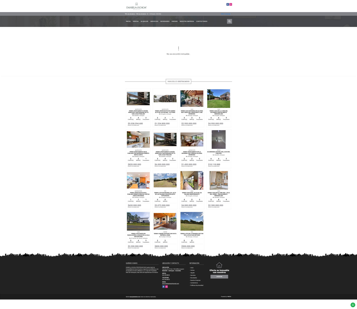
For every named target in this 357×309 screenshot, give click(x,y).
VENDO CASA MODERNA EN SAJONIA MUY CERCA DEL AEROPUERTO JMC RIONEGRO (192, 112)
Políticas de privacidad (196, 285)
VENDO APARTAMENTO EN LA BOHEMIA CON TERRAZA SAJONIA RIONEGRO (192, 153)
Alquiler (144, 21)
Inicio (128, 21)
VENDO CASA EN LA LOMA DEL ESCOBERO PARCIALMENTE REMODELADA (219, 112)
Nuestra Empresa (187, 21)
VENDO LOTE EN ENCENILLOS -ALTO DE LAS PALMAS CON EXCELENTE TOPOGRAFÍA (165, 194)
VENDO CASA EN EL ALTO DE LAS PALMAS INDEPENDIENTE (192, 193)
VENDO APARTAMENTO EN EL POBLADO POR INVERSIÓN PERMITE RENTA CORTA (138, 153)
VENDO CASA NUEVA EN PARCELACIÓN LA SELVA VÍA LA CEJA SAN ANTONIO (138, 235)
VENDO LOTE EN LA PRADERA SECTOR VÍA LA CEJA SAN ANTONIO (191, 234)
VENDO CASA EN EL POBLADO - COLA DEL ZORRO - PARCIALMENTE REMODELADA (219, 194)
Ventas (136, 21)
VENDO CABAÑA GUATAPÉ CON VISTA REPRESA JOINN (165, 234)
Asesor (175, 21)
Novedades (164, 21)
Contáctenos (201, 21)
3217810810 (131, 14)
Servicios (154, 21)
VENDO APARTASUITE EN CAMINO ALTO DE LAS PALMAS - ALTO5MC (165, 111)
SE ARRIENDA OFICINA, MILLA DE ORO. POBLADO (218, 152)
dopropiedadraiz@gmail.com (170, 283)
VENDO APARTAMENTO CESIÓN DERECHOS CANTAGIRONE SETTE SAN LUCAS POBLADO (138, 112)
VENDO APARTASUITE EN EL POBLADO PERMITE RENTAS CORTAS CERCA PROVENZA (138, 194)
